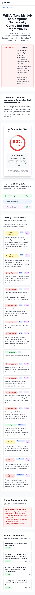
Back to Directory (8, 7)
